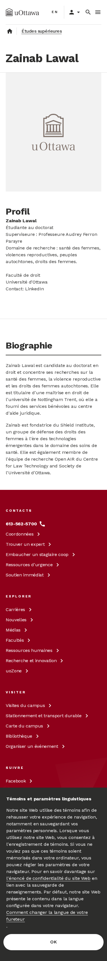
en (55, 12)
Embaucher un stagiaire (37, 554)
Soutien (25, 575)
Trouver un (25, 544)
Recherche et (31, 660)
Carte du (24, 726)
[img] (22, 12)
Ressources (29, 564)
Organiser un (32, 746)
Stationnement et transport (44, 715)
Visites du (25, 705)
